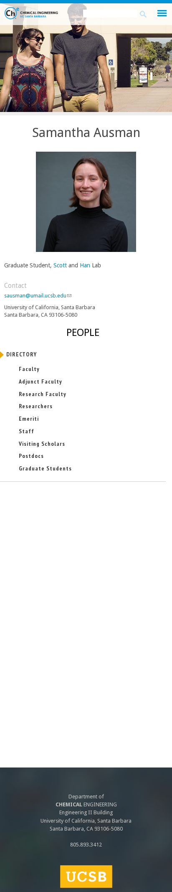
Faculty (29, 369)
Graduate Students (45, 468)
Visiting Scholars (42, 443)
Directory (21, 354)
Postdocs (31, 456)
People (82, 332)
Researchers (36, 406)
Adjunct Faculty (40, 381)
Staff (26, 431)
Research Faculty (42, 394)
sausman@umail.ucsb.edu (37, 295)
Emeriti (29, 418)
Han (85, 265)
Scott (59, 265)
